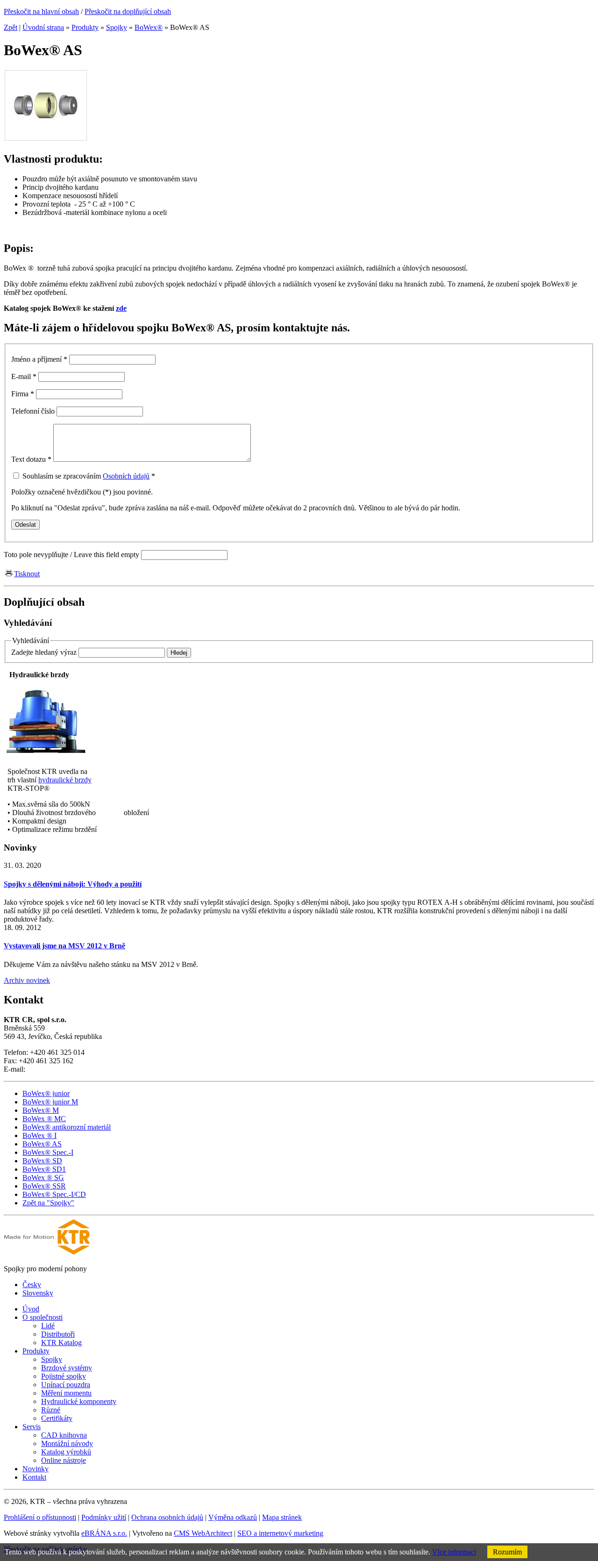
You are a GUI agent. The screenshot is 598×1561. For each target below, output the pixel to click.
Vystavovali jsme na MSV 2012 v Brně (64, 946)
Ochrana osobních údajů (167, 1517)
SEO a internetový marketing (280, 1533)
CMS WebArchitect (203, 1533)
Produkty (85, 27)
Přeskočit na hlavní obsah (41, 11)
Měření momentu (66, 1393)
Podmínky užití (103, 1517)
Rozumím (507, 1552)
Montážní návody (67, 1443)
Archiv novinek (27, 980)
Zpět (10, 27)
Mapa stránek (282, 1517)
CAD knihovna (64, 1435)
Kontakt (34, 1477)
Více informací (454, 1552)
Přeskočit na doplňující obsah (128, 11)
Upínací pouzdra (65, 1385)
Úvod (30, 1309)
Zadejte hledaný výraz (44, 652)
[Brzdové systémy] (46, 755)
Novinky (35, 1469)
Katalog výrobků (66, 1452)
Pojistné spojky (63, 1376)
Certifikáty (56, 1418)
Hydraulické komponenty (78, 1401)
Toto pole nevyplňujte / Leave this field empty (71, 555)
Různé (50, 1410)
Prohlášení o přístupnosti (40, 1517)
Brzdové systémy (66, 1368)
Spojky (116, 27)
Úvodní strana (43, 27)
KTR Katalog (61, 1342)
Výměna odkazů (232, 1517)
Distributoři (58, 1334)
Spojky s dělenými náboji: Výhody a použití (73, 884)
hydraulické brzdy (65, 780)
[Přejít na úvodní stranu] (47, 1253)
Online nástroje (63, 1460)
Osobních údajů (126, 476)
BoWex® (149, 27)
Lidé (48, 1326)
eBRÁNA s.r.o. (104, 1533)
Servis (31, 1427)
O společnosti (42, 1317)
